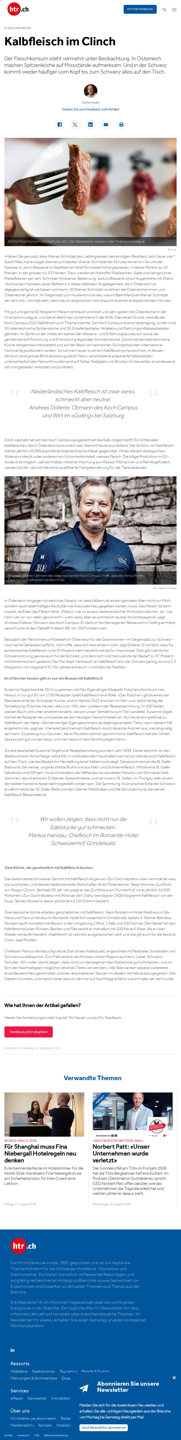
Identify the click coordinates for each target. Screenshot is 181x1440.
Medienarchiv (22, 1425)
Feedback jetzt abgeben (28, 1032)
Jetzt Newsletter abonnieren (103, 1428)
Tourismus (68, 1371)
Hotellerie (19, 1371)
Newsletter (37, 1398)
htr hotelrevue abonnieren (33, 1418)
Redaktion (69, 1418)
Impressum (23, 1435)
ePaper (17, 1398)
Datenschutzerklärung (56, 1435)
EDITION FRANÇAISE (140, 9)
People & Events (95, 1371)
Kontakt (45, 1425)
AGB (36, 1435)
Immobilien (61, 1398)
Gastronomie (43, 1371)
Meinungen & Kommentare (34, 1378)
